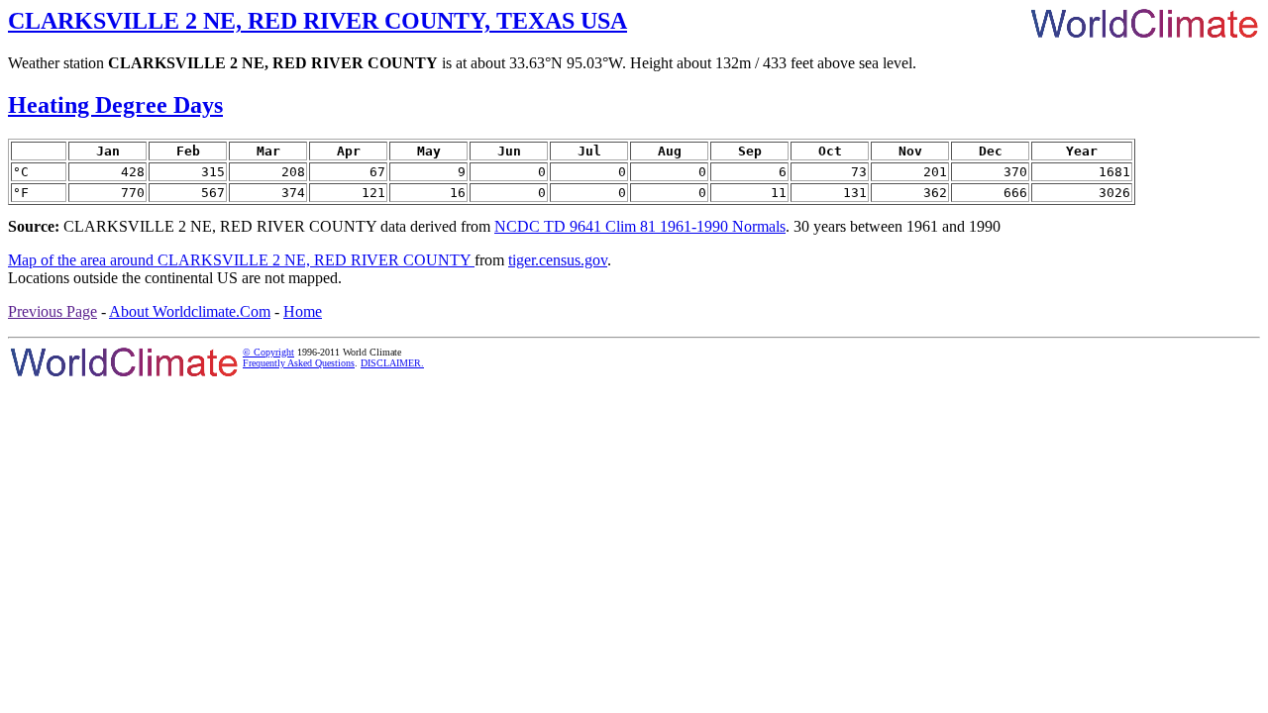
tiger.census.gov (557, 260)
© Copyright (268, 352)
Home (302, 311)
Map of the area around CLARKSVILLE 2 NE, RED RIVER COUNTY (241, 260)
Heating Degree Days (115, 105)
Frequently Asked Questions (299, 362)
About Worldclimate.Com (189, 311)
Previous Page (52, 311)
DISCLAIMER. (392, 362)
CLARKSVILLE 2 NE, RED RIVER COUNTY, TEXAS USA (317, 21)
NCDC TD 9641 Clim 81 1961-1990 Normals (640, 226)
